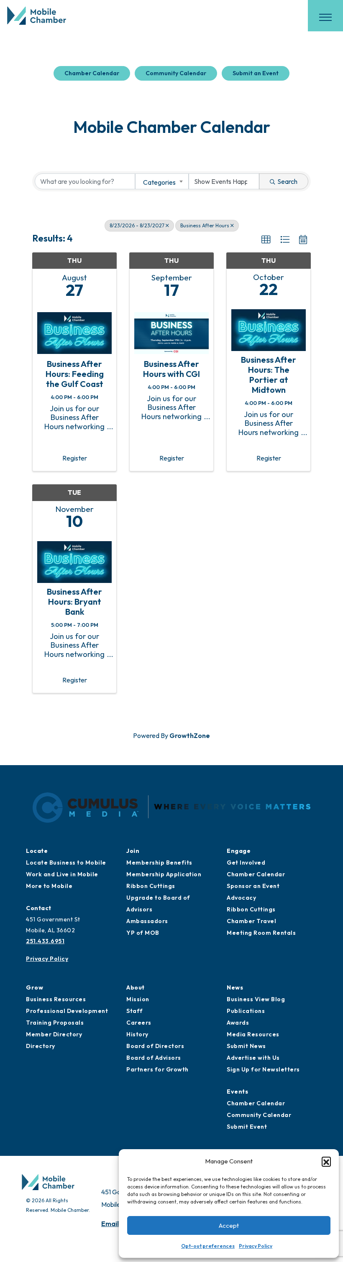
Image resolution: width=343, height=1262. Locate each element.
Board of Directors (155, 1046)
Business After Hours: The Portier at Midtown (268, 375)
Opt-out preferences (208, 1246)
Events (237, 1091)
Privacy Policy (255, 1246)
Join (132, 851)
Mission (137, 999)
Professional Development (67, 1011)
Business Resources (56, 999)
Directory (40, 1046)
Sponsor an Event (253, 886)
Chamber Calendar (91, 73)
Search (287, 181)
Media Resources (253, 1034)
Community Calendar (176, 73)
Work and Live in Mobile (62, 874)
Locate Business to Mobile (66, 862)
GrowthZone (189, 735)
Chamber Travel (251, 921)
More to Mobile (49, 886)
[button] (326, 1161)
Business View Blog (256, 999)
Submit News (246, 1046)
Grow (34, 987)
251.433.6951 (45, 941)
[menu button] (325, 17)
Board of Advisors (153, 1057)
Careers (138, 1022)
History (137, 1034)
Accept (229, 1225)
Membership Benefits (159, 862)
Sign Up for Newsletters (263, 1069)
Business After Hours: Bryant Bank (74, 602)
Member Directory (54, 1034)
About (135, 987)
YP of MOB (142, 932)
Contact (38, 908)
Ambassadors (147, 921)
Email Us (114, 1223)
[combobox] (162, 181)
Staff (134, 1011)
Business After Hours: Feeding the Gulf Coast (75, 374)
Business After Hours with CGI (171, 369)
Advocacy (241, 897)
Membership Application (163, 874)
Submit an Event (256, 73)
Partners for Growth (157, 1069)
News (235, 987)
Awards (238, 1022)
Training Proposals (55, 1022)
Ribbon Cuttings (150, 886)
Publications (246, 1011)
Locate (37, 851)
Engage (239, 851)
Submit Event (247, 1126)
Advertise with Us (253, 1057)
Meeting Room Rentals (261, 932)
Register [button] (74, 458)
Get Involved (246, 862)
